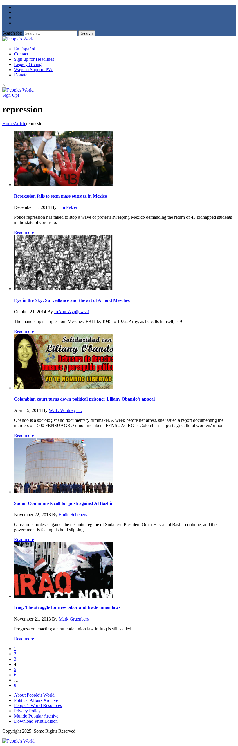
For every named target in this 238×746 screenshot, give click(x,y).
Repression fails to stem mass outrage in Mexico (60, 195)
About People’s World (34, 695)
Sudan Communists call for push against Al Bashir (63, 503)
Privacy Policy (27, 710)
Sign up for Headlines (34, 59)
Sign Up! (10, 95)
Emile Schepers (73, 514)
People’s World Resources (38, 705)
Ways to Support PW (33, 69)
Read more (24, 232)
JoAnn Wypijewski (71, 311)
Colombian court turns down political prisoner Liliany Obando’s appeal (84, 399)
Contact (21, 53)
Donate (20, 74)
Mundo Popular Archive (36, 715)
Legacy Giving (28, 64)
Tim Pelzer (67, 207)
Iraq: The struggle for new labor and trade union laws (67, 607)
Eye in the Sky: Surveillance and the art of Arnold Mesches (72, 300)
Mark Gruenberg (74, 618)
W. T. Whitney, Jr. (65, 410)
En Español (24, 48)
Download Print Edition (36, 721)
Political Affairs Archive (36, 700)
